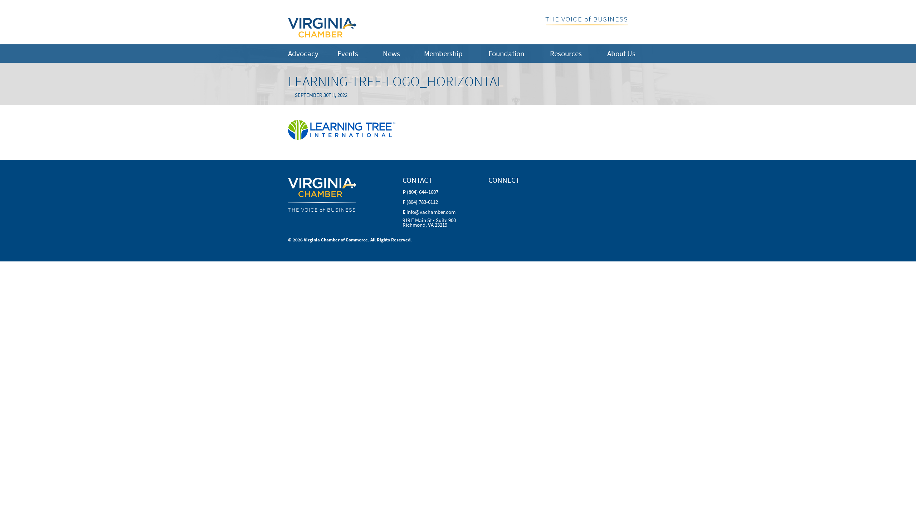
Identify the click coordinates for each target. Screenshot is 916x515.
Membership (443, 53)
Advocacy (303, 53)
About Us (621, 53)
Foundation (506, 53)
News (391, 53)
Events (347, 53)
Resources (566, 53)
